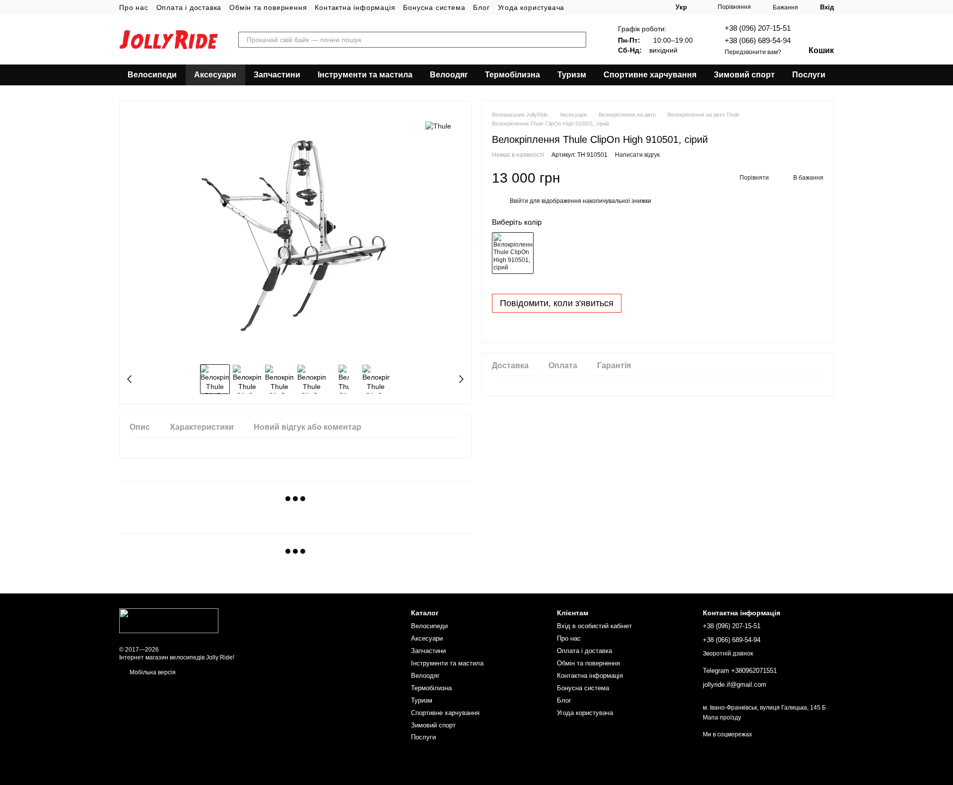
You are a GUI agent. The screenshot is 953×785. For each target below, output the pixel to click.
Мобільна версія (152, 672)
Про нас (133, 7)
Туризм (571, 74)
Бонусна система (434, 7)
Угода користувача (531, 7)
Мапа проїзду (722, 717)
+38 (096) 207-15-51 (758, 28)
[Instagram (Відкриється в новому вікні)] (578, 7)
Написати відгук (637, 155)
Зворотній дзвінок (728, 653)
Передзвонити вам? (753, 52)
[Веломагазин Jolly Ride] (168, 620)
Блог (481, 7)
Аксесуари (215, 74)
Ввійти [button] (519, 201)
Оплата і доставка (189, 7)
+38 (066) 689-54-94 (758, 40)
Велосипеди (152, 74)
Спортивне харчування (650, 74)
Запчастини (277, 74)
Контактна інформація (355, 7)
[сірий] (513, 253)
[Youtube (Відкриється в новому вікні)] (602, 7)
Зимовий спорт (744, 74)
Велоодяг (449, 74)
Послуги (808, 74)
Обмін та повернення (268, 7)
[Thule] (438, 125)
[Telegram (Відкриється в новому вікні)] (614, 7)
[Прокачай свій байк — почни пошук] (578, 40)
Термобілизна (512, 74)
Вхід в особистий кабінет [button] (594, 626)
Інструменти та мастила (365, 74)
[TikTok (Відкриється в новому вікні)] (590, 7)
